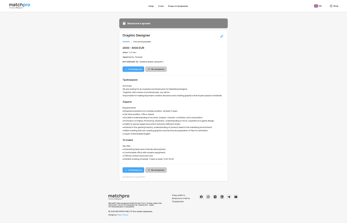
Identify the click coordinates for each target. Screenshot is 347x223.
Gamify (126, 41)
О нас (161, 6)
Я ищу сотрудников (178, 6)
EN (320, 6)
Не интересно (157, 69)
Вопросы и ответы (181, 198)
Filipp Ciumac (122, 215)
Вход (335, 6)
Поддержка (178, 201)
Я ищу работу (178, 195)
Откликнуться (135, 69)
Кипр (151, 6)
